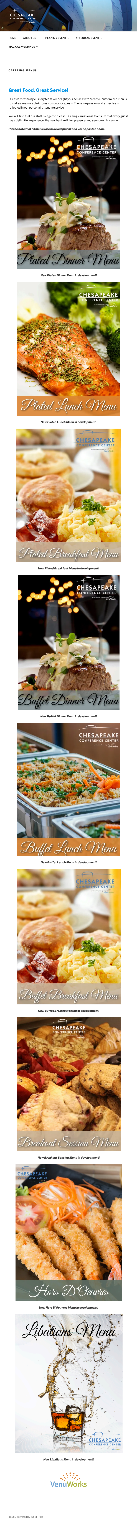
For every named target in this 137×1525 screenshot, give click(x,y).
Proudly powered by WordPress (25, 1516)
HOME (12, 37)
